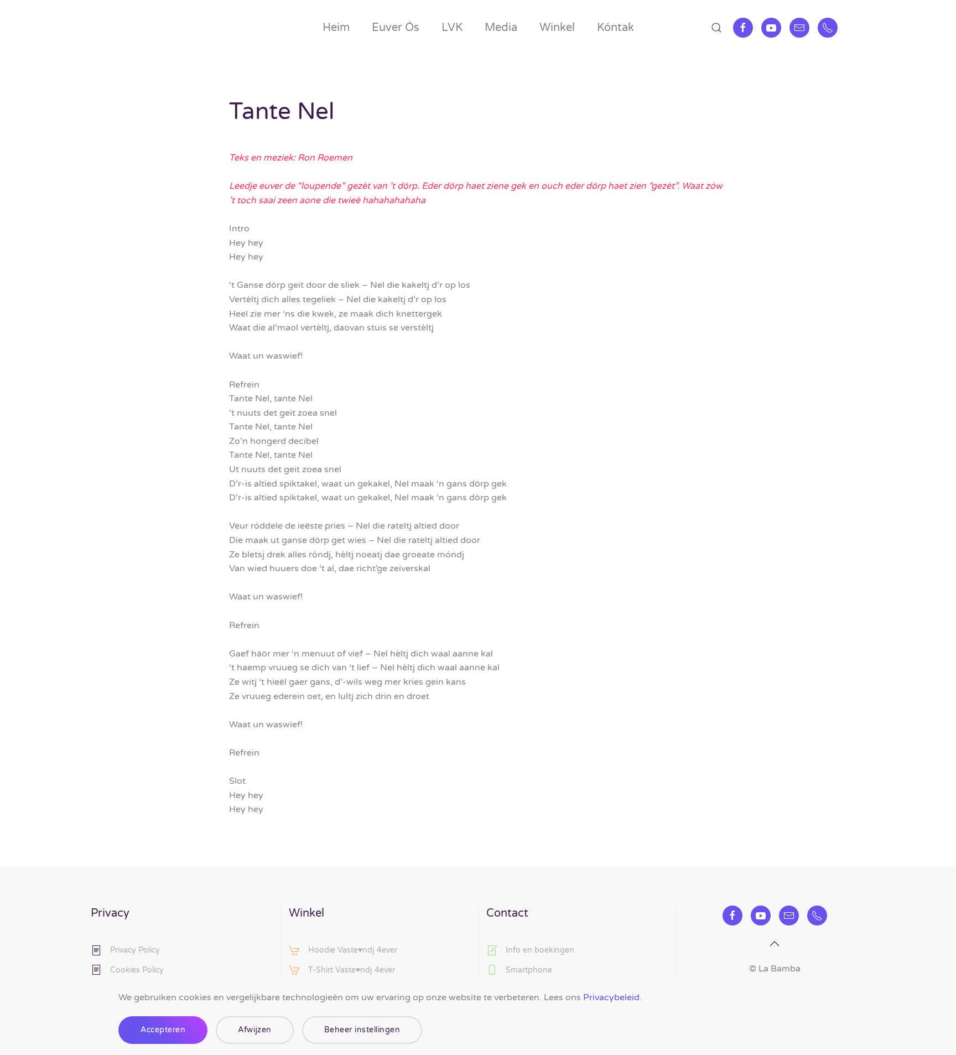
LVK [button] (452, 27)
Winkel (557, 27)
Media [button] (501, 27)
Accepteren (163, 1030)
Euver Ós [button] (395, 27)
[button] (716, 27)
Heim (336, 27)
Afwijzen (255, 1030)
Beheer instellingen (362, 1030)
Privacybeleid (611, 997)
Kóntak (615, 27)
